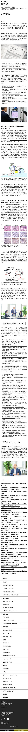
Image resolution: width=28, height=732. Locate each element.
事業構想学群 (6, 598)
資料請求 (7, 730)
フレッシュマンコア (7, 630)
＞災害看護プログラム (8, 588)
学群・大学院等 (7, 7)
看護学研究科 (6, 643)
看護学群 (5, 578)
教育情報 (5, 665)
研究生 (4, 671)
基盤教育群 (5, 627)
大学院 (4, 639)
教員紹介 (5, 694)
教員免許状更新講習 (7, 684)
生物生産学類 (6, 617)
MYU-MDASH (6, 633)
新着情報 (13, 7)
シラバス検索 (6, 659)
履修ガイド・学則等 (7, 662)
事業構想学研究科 (7, 646)
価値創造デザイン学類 (8, 607)
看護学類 (5, 582)
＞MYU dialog (6, 649)
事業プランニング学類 (8, 601)
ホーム (2, 7)
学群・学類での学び (7, 636)
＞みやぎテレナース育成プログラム (11, 594)
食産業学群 (5, 614)
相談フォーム (21, 730)
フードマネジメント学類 (8, 620)
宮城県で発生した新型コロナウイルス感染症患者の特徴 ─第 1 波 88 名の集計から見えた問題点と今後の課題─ (14, 354)
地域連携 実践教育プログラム (10, 655)
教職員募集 (5, 697)
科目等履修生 (6, 668)
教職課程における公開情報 (9, 687)
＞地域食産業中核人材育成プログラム (11, 623)
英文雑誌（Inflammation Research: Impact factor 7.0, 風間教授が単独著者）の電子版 (14, 329)
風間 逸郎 (4, 446)
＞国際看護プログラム (8, 585)
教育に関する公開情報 (8, 691)
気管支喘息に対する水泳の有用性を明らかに (12, 560)
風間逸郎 (12, 33)
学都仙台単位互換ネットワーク (10, 675)
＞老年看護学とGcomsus (9, 591)
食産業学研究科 (6, 652)
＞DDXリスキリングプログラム (10, 610)
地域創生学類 (6, 604)
